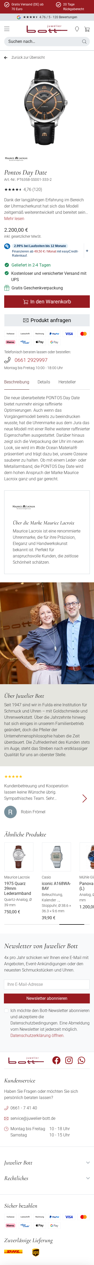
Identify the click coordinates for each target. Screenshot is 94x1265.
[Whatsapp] (81, 1060)
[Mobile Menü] (6, 29)
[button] (77, 29)
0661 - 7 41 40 (23, 1108)
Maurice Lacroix (17, 877)
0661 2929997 (31, 360)
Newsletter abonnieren (46, 998)
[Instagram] (69, 1060)
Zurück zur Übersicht (28, 57)
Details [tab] (44, 382)
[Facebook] (56, 1060)
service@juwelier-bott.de (32, 1118)
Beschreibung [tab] (16, 382)
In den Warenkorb (50, 301)
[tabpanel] (47, 438)
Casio (46, 877)
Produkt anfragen (51, 320)
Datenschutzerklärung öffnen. (37, 1035)
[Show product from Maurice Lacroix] (16, 159)
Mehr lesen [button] (14, 218)
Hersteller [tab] (67, 382)
